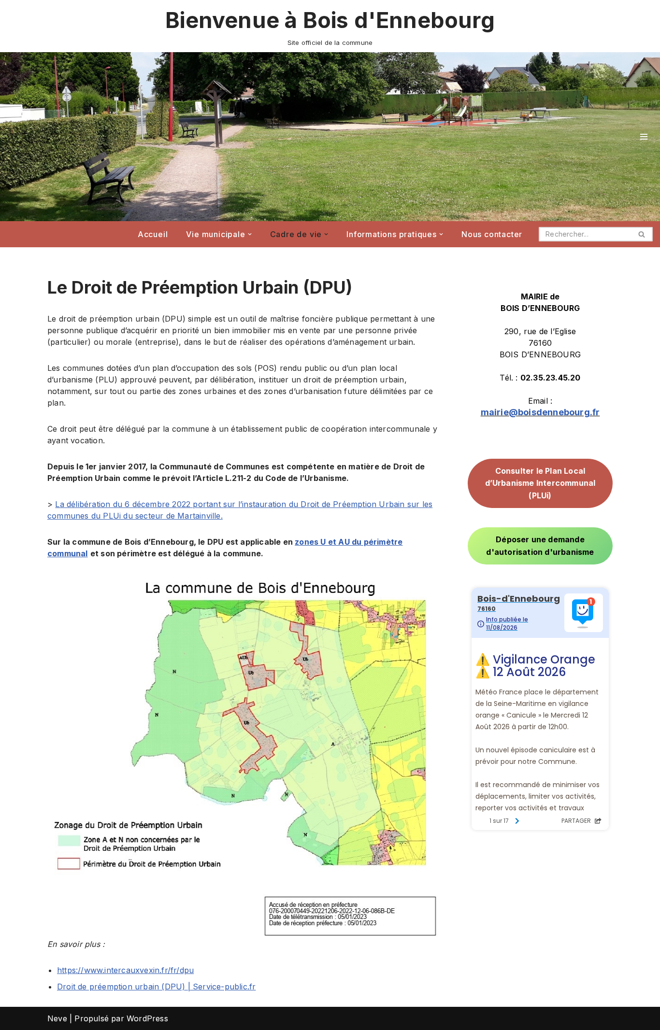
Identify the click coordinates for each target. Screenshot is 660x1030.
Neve (57, 1018)
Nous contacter (491, 234)
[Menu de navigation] (643, 136)
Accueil (153, 234)
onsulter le (540, 483)
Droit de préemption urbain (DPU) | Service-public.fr (156, 986)
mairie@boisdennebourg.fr (540, 412)
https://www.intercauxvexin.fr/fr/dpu (125, 970)
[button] (250, 234)
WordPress (147, 1018)
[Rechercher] (642, 234)
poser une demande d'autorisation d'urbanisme (540, 546)
